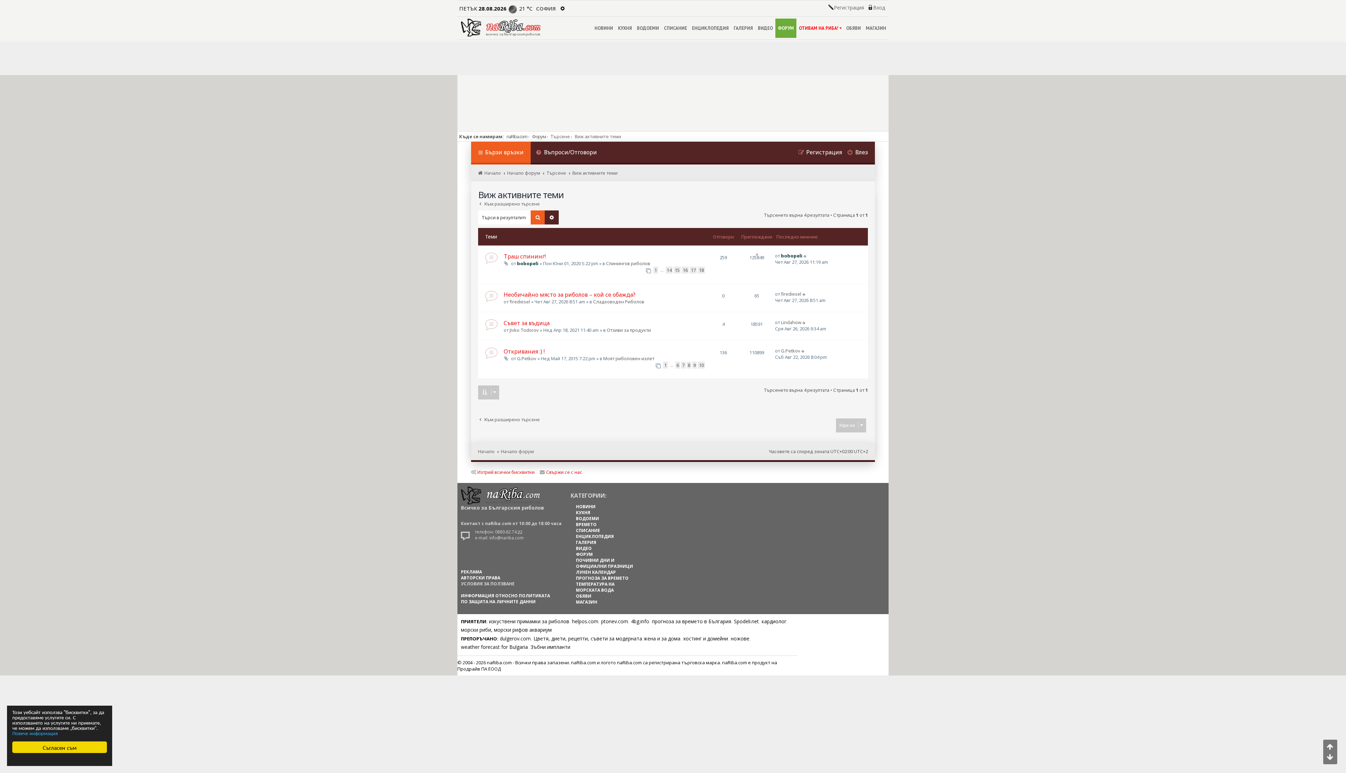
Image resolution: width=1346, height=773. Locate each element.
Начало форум (517, 451)
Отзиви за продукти (629, 330)
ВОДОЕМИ (648, 28)
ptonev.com (614, 621)
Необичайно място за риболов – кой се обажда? (569, 294)
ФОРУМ (786, 28)
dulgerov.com (515, 638)
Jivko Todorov (524, 330)
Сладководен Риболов (618, 301)
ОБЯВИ (853, 28)
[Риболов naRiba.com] (501, 27)
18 (701, 270)
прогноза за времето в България (691, 621)
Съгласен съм (60, 747)
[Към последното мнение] (805, 256)
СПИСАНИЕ (675, 28)
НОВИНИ (603, 28)
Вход (879, 8)
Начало (486, 451)
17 (693, 270)
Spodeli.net (746, 621)
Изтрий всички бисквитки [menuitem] (506, 472)
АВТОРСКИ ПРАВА (480, 578)
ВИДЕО (765, 28)
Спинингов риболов (628, 263)
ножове (740, 638)
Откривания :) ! (524, 351)
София (546, 8)
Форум (539, 136)
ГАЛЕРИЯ (743, 28)
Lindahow (791, 322)
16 (685, 270)
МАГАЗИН (876, 28)
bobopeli (527, 263)
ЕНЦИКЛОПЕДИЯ (710, 28)
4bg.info (640, 621)
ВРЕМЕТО (586, 524)
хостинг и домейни (705, 638)
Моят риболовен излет (628, 358)
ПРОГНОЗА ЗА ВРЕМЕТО (602, 578)
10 (701, 365)
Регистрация (849, 8)
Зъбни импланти (550, 647)
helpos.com (585, 621)
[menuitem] (566, 153)
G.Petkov (526, 358)
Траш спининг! (525, 256)
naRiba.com (517, 136)
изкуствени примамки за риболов (529, 621)
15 (677, 270)
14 (669, 270)
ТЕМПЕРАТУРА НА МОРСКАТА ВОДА (595, 587)
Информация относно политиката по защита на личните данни (505, 599)
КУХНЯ (625, 28)
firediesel (520, 301)
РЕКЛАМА (471, 572)
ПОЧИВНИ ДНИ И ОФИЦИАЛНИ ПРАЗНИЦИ (604, 563)
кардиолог (774, 621)
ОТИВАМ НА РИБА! (818, 28)
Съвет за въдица (527, 323)
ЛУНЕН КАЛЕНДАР (596, 572)
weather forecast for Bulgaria (494, 647)
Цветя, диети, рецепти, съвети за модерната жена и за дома (606, 638)
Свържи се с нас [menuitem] (564, 472)
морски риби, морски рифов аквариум (506, 629)
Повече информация (35, 732)
